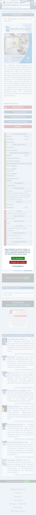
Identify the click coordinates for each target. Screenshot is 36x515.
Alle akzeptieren (18, 258)
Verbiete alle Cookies (18, 262)
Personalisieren (18, 266)
